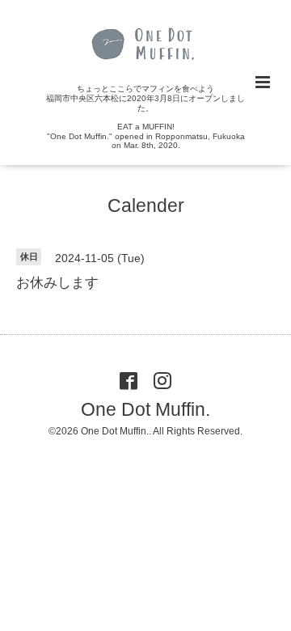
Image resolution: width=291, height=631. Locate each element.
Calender (146, 206)
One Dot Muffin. (145, 409)
